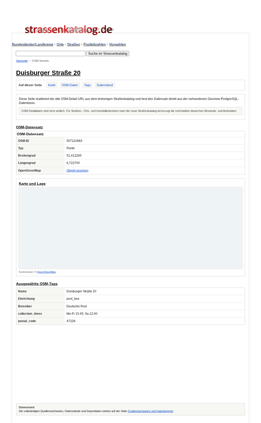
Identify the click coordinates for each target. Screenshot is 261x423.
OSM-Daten (70, 85)
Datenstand (105, 85)
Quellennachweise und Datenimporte (150, 411)
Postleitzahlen (94, 44)
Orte (60, 44)
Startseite (22, 60)
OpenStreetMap (46, 271)
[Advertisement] (130, 364)
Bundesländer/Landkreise (32, 44)
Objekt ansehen (77, 170)
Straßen (73, 44)
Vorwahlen (117, 44)
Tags (87, 85)
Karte (52, 85)
